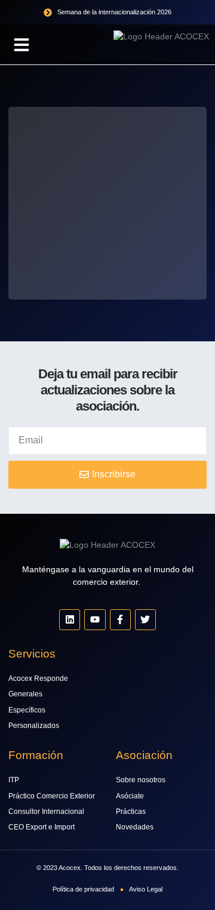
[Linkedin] (69, 619)
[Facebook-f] (120, 619)
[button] (21, 44)
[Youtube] (94, 619)
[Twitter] (145, 619)
